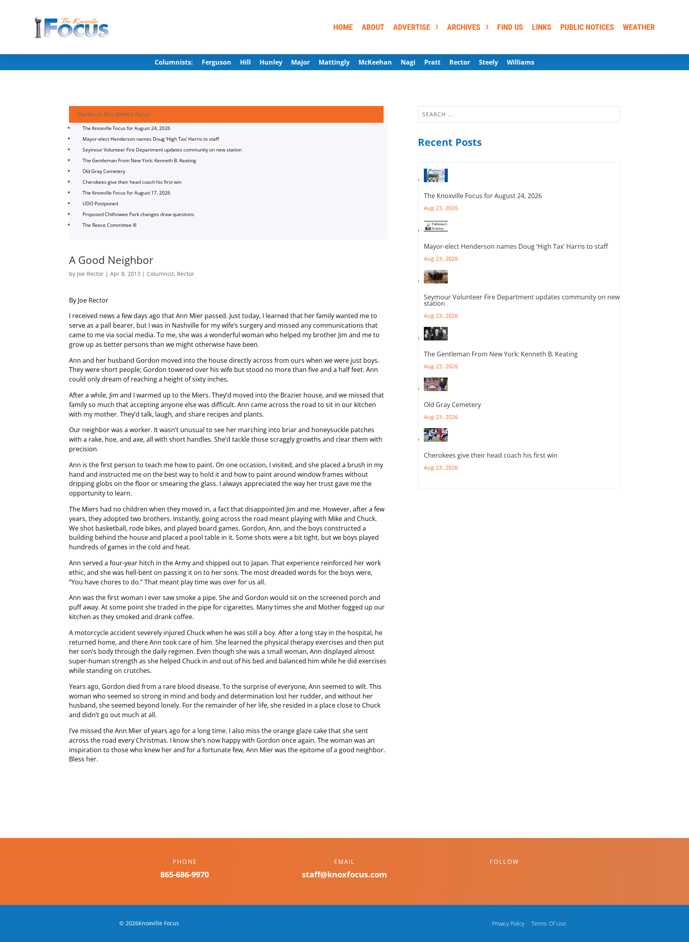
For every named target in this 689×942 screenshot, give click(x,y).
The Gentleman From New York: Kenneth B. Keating (139, 160)
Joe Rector (90, 273)
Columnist (160, 273)
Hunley (271, 63)
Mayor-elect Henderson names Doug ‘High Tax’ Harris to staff (151, 139)
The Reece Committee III (109, 225)
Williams (520, 63)
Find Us (510, 27)
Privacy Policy (508, 923)
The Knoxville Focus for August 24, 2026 (126, 128)
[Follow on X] (512, 875)
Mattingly (334, 63)
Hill (245, 63)
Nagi (408, 63)
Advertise (411, 27)
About (373, 27)
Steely (488, 63)
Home (343, 27)
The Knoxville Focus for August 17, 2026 (126, 192)
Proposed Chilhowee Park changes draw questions (138, 214)
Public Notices (587, 27)
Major (300, 63)
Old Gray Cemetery (104, 171)
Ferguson (216, 63)
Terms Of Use (549, 923)
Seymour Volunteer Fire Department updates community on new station (162, 149)
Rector (459, 63)
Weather (639, 27)
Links (541, 27)
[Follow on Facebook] (496, 875)
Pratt (432, 63)
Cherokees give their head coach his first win (132, 182)
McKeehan (375, 63)
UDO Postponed (100, 203)
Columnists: (174, 63)
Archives (463, 27)
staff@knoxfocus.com (344, 874)
